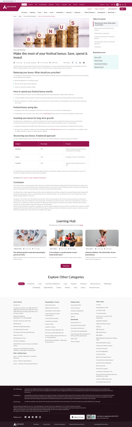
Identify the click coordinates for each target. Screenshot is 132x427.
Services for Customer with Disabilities (104, 317)
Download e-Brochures (77, 328)
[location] (112, 4)
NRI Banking (107, 283)
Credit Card (88, 389)
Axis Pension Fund (69, 401)
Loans (51, 12)
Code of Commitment (60, 424)
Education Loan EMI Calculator (32, 398)
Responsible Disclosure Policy (76, 424)
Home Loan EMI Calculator (89, 397)
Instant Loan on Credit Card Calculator (104, 395)
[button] (108, 4)
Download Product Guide (78, 325)
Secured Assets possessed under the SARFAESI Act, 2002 (106, 375)
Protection (83, 283)
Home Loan (107, 389)
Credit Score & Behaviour (52, 283)
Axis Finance (60, 401)
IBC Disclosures (101, 365)
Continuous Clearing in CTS (104, 371)
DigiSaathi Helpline (101, 321)
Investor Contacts (50, 327)
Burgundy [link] (51, 4)
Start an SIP (97, 57)
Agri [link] (70, 4)
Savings (21, 283)
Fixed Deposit (47, 113)
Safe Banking (36, 287)
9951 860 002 (31, 350)
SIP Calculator (92, 398)
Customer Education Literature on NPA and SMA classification (81, 334)
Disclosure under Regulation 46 (54, 330)
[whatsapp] (114, 4)
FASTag (77, 390)
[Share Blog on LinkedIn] (80, 63)
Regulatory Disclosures (52, 308)
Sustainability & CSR (102, 307)
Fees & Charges (75, 341)
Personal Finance (94, 287)
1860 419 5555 (33, 309)
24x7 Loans (36, 390)
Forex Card (28, 392)
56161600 (23, 350)
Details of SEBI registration (104, 379)
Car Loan (101, 389)
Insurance (69, 12)
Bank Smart (111, 12)
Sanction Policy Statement (103, 363)
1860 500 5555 (17, 311)
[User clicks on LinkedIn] (36, 417)
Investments (59, 12)
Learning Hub (101, 12)
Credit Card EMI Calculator (87, 395)
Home (14, 16)
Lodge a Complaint (99, 9)
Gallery (73, 316)
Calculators (16, 395)
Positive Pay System (102, 368)
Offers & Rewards (89, 12)
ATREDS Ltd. (91, 401)
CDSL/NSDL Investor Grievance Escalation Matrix (25, 344)
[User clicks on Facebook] (25, 417)
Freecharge (97, 401)
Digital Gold (65, 390)
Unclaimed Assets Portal (103, 382)
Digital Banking (48, 287)
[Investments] (64, 12)
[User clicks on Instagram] (40, 417)
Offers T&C (74, 338)
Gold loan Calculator (63, 397)
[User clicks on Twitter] (29, 417)
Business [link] (31, 4)
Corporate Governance (51, 318)
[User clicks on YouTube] (33, 417)
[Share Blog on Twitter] (76, 63)
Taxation (58, 287)
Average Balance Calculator (31, 395)
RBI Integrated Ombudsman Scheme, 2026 (106, 339)
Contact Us (16, 305)
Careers (98, 304)
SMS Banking (17, 323)
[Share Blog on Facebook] (72, 63)
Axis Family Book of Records (106, 390)
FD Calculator (60, 395)
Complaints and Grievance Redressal (24, 332)
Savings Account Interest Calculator (48, 395)
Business (67, 287)
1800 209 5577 (33, 308)
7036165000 (27, 318)
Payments (77, 12)
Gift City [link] (75, 4)
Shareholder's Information (52, 311)
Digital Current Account (52, 389)
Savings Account (29, 389)
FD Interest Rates (79, 389)
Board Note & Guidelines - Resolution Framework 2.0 (56, 341)
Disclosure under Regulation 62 (54, 332)
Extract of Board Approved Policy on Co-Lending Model (55, 336)
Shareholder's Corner (52, 302)
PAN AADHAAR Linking (103, 342)
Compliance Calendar (51, 321)
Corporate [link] (64, 4)
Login (122, 9)
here (81, 225)
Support (90, 9)
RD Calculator (68, 395)
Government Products (100, 63)
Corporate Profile (76, 305)
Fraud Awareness (101, 313)
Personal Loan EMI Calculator (32, 397)
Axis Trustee (77, 401)
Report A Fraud (17, 335)
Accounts (24, 12)
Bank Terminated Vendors (103, 357)
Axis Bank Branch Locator (20, 329)
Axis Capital (84, 401)
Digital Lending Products (103, 323)
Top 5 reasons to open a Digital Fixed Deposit (33, 178)
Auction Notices (101, 354)
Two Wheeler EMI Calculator (81, 398)
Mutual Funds (55, 129)
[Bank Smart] (115, 12)
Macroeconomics (95, 283)
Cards (39, 12)
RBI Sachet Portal (101, 332)
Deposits (32, 12)
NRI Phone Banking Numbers (21, 326)
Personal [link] (24, 4)
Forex (45, 12)
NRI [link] (36, 4)
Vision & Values (75, 308)
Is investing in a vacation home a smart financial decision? (63, 253)
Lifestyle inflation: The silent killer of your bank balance (100, 253)
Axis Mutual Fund (40, 401)
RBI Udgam (99, 335)
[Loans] (54, 12)
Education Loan (29, 390)
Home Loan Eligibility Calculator (105, 397)
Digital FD (70, 389)
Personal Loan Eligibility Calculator (49, 397)
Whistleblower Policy (19, 338)
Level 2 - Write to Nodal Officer (22, 361)
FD (74, 389)
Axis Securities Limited (51, 401)
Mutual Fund (72, 390)
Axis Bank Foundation (30, 401)
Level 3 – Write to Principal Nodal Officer (25, 363)
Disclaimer (36, 424)
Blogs (20, 16)
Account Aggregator (102, 351)
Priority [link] (57, 4)
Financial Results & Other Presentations (52, 314)
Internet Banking (94, 390)
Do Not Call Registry (19, 341)
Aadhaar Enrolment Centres (104, 345)
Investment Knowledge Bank (79, 331)
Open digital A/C (112, 9)
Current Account (62, 389)
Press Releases (75, 313)
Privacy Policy (46, 424)
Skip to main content (8, 1)
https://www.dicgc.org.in (103, 418)
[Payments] (81, 12)
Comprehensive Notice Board (104, 360)
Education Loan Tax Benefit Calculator (50, 398)
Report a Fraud (78, 417)
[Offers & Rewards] (95, 12)
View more (66, 266)
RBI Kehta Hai (100, 329)
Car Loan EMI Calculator (67, 398)
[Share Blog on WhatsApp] (84, 63)
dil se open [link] (81, 4)
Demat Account (99, 67)
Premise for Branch (101, 348)
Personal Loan (94, 389)
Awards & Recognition (77, 311)
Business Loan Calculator (75, 397)
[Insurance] (72, 12)
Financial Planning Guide (30, 16)
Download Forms (76, 322)
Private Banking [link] (43, 4)
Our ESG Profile (101, 310)
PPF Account (58, 390)
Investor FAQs (49, 324)
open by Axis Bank (84, 390)
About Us (102, 4)
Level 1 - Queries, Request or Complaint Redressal (24, 357)
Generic (83, 287)
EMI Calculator (76, 395)
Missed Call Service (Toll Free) (22, 321)
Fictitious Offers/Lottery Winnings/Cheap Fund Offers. (34, 411)
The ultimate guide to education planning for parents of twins (29, 253)
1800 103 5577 (17, 309)
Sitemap (98, 326)
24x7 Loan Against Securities (47, 390)
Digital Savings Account (39, 389)
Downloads (74, 319)
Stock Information (50, 305)
